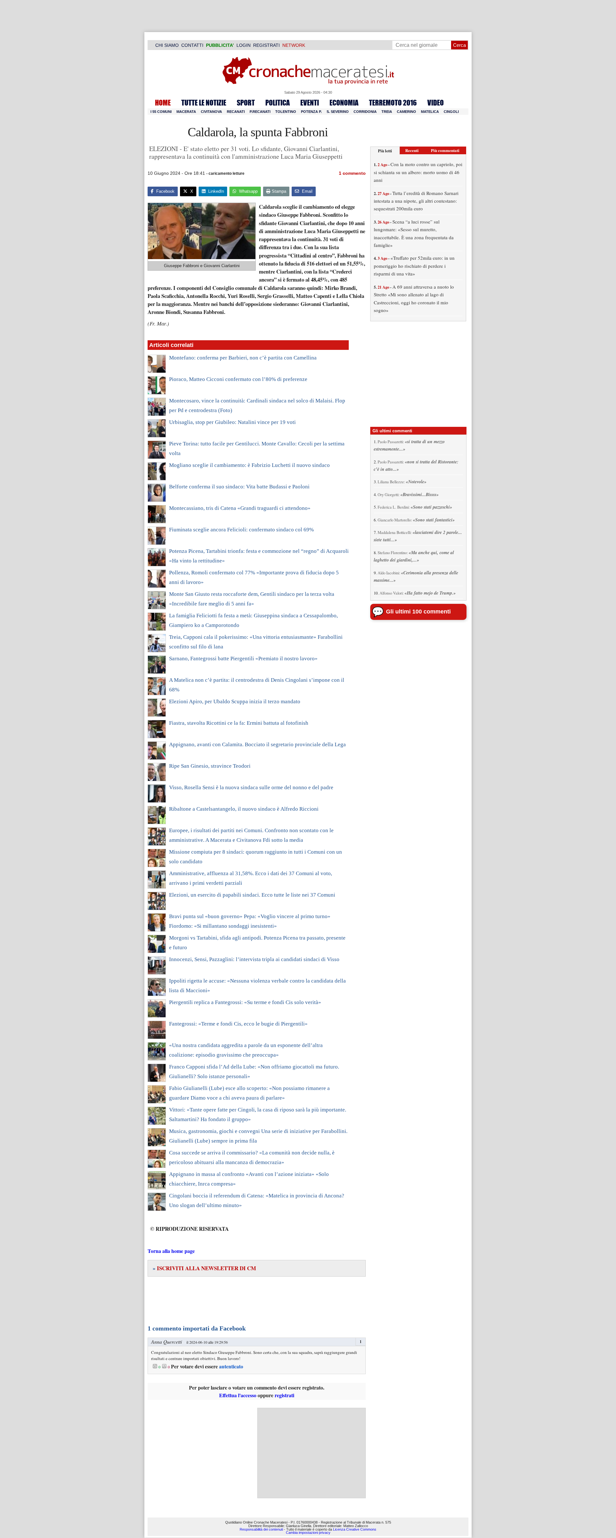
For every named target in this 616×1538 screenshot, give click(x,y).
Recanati (236, 112)
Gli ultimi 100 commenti (418, 611)
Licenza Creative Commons (354, 1529)
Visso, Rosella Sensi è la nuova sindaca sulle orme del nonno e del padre (251, 787)
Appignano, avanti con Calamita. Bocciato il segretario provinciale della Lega (257, 744)
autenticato (231, 1366)
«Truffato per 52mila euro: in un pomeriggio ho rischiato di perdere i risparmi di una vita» (414, 266)
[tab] (385, 151)
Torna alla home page (171, 1251)
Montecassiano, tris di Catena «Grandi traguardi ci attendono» (240, 508)
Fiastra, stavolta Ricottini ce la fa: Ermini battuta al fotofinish (238, 723)
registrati (284, 1395)
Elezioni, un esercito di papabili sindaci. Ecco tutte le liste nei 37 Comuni (252, 895)
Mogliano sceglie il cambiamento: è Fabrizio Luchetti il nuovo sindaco (249, 465)
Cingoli (451, 112)
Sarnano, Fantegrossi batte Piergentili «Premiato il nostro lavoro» (243, 658)
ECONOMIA (343, 102)
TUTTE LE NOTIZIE (203, 102)
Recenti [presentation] (412, 150)
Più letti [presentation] (385, 151)
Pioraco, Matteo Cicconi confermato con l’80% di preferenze (238, 379)
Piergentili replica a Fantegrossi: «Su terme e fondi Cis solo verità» (245, 1002)
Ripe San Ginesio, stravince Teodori (210, 766)
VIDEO (435, 102)
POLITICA (277, 102)
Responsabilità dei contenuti (261, 1529)
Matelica (430, 112)
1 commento (352, 173)
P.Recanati (260, 112)
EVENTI (309, 102)
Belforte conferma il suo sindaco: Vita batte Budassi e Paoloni (239, 487)
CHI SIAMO (167, 45)
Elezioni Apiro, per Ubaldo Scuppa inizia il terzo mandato (234, 701)
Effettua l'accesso (237, 1395)
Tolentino (285, 112)
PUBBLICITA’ (220, 45)
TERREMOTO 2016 (393, 102)
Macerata (186, 112)
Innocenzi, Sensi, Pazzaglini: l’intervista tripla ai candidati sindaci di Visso (254, 959)
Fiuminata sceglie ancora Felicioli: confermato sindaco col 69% (241, 530)
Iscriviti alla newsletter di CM (204, 1268)
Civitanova (211, 112)
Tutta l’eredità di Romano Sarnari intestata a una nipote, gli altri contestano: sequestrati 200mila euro (416, 201)
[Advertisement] (311, 1453)
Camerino (406, 112)
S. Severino (338, 112)
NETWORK (293, 45)
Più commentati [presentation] (445, 150)
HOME (163, 102)
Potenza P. (311, 112)
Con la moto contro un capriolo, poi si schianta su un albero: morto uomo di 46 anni (418, 172)
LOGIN (243, 45)
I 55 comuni (161, 112)
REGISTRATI (266, 45)
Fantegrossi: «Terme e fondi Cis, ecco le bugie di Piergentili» (238, 1024)
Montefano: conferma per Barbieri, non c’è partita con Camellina (243, 358)
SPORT (246, 102)
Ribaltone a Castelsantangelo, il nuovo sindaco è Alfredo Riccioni (244, 809)
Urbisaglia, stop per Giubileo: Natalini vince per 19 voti (232, 422)
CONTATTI (192, 45)
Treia (386, 112)
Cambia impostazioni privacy (308, 1532)
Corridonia (365, 112)
